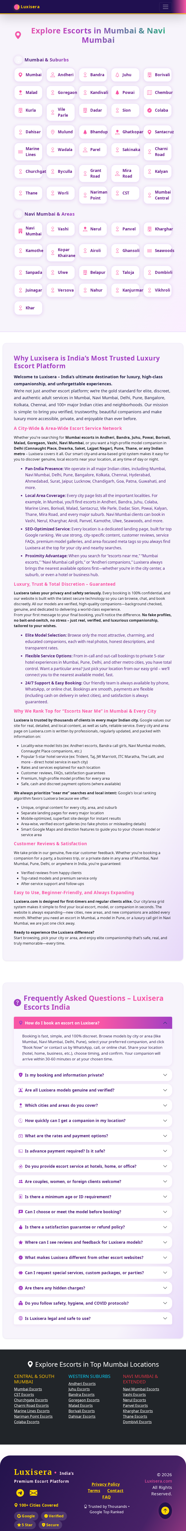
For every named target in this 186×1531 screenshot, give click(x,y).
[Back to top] (165, 1510)
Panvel (129, 229)
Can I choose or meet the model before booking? (73, 1211)
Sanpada (34, 272)
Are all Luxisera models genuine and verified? (69, 1090)
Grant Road (95, 173)
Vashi (63, 229)
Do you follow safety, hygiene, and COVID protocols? (77, 1303)
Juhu (126, 74)
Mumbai (34, 74)
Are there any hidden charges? (55, 1288)
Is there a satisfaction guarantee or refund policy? (75, 1227)
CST (125, 193)
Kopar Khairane (66, 252)
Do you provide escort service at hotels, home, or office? (80, 1166)
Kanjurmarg (131, 290)
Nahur (96, 290)
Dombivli (163, 272)
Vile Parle (63, 112)
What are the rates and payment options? (66, 1135)
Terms (94, 1490)
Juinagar (34, 290)
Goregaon (66, 92)
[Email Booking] (33, 1492)
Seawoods (163, 250)
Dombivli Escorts (137, 1421)
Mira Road (127, 173)
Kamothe (34, 250)
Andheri (65, 74)
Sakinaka (131, 149)
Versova (66, 290)
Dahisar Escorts (82, 1416)
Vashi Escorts (134, 1394)
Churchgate (34, 171)
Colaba (161, 110)
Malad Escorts (81, 1405)
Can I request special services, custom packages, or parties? (84, 1272)
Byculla (65, 171)
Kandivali (98, 92)
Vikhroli (162, 290)
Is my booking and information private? (64, 1075)
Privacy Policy (106, 1484)
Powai (128, 92)
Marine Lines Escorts (32, 1410)
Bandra (97, 74)
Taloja (128, 272)
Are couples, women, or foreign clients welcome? (73, 1181)
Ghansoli (131, 250)
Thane (32, 193)
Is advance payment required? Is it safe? (65, 1151)
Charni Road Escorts (31, 1405)
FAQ (106, 1497)
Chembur (163, 92)
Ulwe (63, 272)
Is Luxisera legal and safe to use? (58, 1318)
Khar (30, 307)
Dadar (96, 110)
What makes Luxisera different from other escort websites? (84, 1257)
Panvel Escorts (135, 1405)
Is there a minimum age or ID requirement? (68, 1196)
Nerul (95, 229)
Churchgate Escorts (31, 1399)
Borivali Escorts (82, 1410)
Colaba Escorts (26, 1421)
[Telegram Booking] (20, 1492)
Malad (32, 92)
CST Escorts (24, 1394)
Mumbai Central (163, 195)
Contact (115, 1490)
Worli (63, 193)
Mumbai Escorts (28, 1389)
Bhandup (98, 131)
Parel (95, 149)
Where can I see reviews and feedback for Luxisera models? (84, 1242)
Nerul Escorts (134, 1399)
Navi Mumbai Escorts (141, 1389)
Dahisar (33, 131)
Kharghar (163, 229)
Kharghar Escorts (138, 1410)
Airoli (95, 250)
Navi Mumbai (34, 231)
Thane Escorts (135, 1416)
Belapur (98, 272)
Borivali (162, 74)
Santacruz (163, 131)
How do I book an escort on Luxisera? (62, 1023)
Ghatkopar (131, 131)
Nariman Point (98, 195)
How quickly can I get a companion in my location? (75, 1120)
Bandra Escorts (82, 1394)
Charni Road (161, 151)
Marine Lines (32, 151)
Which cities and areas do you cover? (61, 1105)
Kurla (31, 110)
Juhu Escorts (79, 1389)
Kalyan (161, 171)
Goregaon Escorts (84, 1399)
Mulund (65, 131)
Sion (126, 110)
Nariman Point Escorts (33, 1416)
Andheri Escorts (82, 1383)
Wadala (65, 149)
